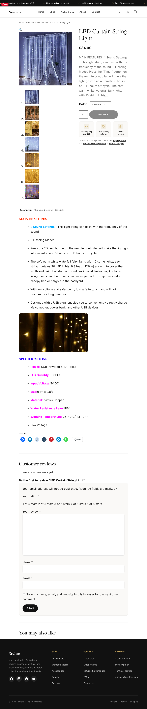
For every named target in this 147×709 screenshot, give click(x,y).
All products (58, 658)
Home (41, 11)
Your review (32, 511)
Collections (67, 12)
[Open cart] (135, 12)
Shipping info (90, 664)
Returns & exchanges (94, 671)
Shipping (134, 701)
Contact (96, 11)
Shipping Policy (119, 140)
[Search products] (120, 12)
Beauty (55, 677)
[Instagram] (19, 679)
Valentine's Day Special (36, 22)
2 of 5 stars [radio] (45, 504)
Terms (124, 701)
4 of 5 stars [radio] (78, 504)
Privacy (113, 701)
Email (27, 578)
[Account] (128, 12)
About (83, 11)
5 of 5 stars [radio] (94, 504)
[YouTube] (34, 679)
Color (83, 104)
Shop (52, 11)
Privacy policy (122, 664)
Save (6, 4)
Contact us (89, 683)
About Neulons (122, 658)
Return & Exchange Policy (94, 143)
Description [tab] (26, 210)
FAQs (86, 677)
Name (28, 562)
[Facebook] (11, 679)
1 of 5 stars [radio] (30, 504)
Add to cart (104, 114)
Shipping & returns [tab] (43, 210)
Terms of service (123, 671)
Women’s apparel (60, 664)
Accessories (58, 671)
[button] (21, 30)
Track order (89, 658)
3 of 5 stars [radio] (62, 504)
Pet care (56, 683)
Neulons (14, 653)
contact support (116, 143)
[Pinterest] (26, 679)
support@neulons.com (126, 677)
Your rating (31, 496)
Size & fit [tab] (59, 210)
